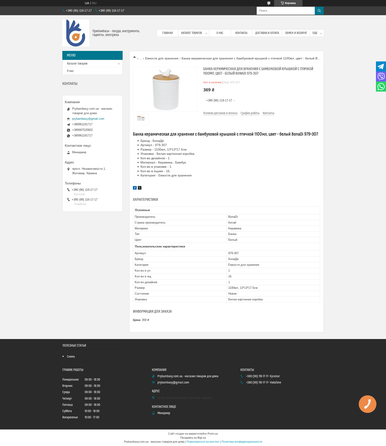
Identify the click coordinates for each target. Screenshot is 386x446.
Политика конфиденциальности (242, 441)
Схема (71, 356)
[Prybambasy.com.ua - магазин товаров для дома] (75, 33)
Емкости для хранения (161, 58)
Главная (167, 33)
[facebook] (135, 188)
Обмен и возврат (296, 33)
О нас (219, 33)
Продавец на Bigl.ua (193, 437)
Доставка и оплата (267, 33)
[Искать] (319, 11)
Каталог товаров (191, 33)
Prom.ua (213, 433)
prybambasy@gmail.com (88, 118)
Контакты (241, 33)
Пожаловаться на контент (203, 441)
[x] (139, 188)
